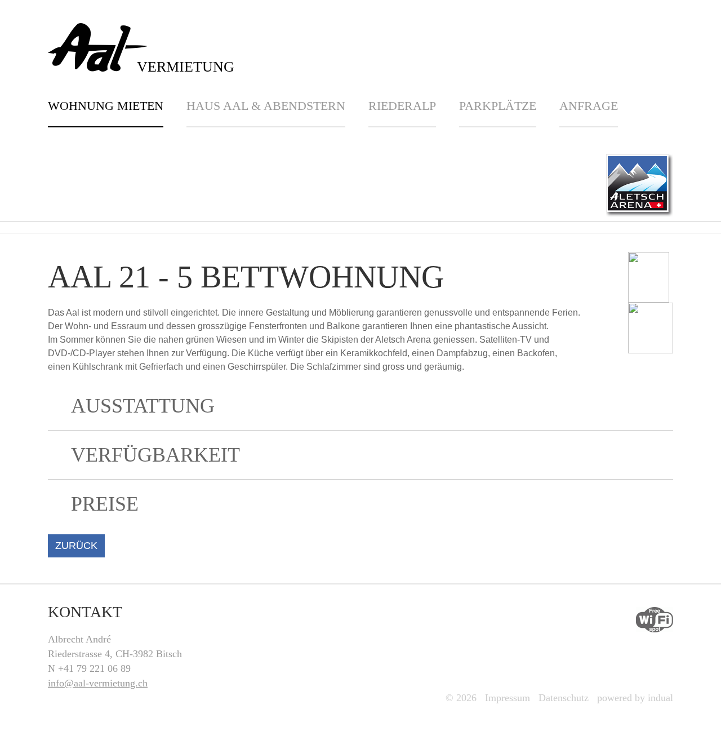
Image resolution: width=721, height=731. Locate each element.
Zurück (76, 545)
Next (689, 234)
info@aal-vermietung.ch (98, 683)
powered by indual (635, 697)
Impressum (507, 697)
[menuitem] (117, 112)
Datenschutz (563, 697)
